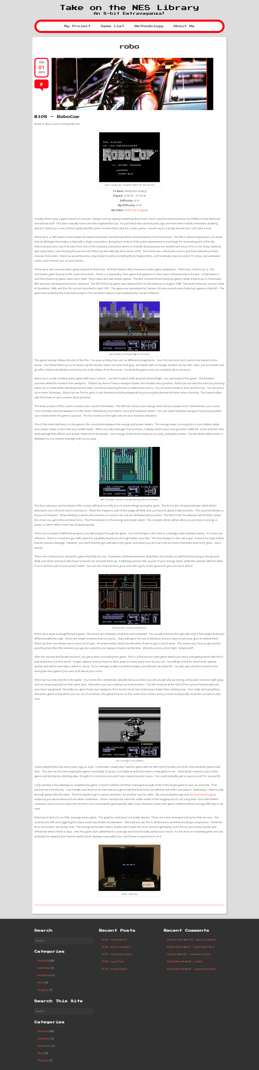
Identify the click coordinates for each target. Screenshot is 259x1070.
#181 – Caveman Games (117, 954)
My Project (77, 26)
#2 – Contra (196, 961)
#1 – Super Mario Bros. (201, 947)
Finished (42, 960)
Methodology (149, 26)
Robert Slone (175, 947)
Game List (112, 26)
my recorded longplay (203, 794)
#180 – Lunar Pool (113, 961)
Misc (40, 982)
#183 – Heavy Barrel (114, 939)
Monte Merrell (175, 961)
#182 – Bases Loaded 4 (116, 947)
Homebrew (44, 975)
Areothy (172, 954)
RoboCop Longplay (136, 210)
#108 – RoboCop (57, 116)
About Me (184, 26)
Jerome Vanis (175, 939)
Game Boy (43, 968)
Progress (43, 990)
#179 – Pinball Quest (114, 969)
